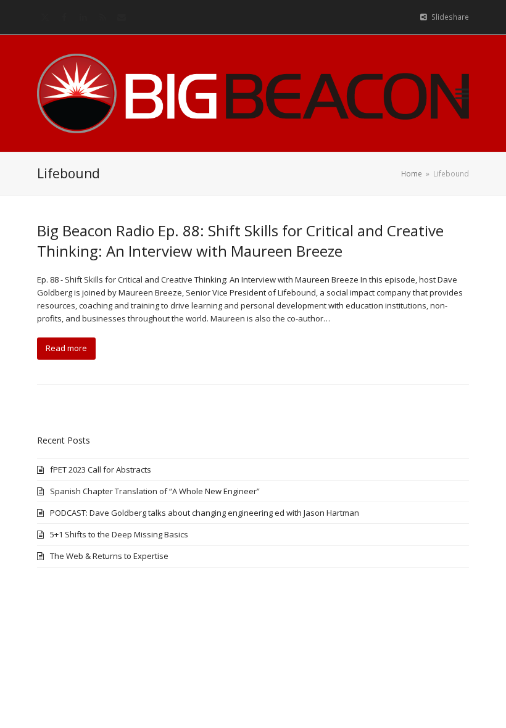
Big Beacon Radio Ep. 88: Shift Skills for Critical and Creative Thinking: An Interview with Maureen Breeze (240, 240)
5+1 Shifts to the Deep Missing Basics (119, 534)
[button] (462, 93)
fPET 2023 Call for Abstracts (100, 469)
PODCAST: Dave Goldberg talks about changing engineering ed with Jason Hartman (204, 512)
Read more (66, 348)
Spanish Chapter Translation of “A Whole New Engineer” (155, 491)
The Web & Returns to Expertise (109, 555)
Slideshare (450, 17)
